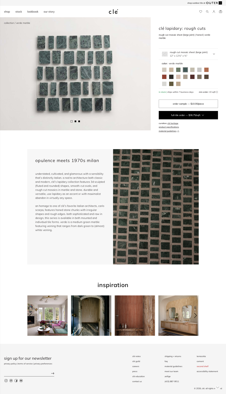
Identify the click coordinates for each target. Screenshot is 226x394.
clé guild (136, 361)
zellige (168, 376)
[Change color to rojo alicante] (206, 69)
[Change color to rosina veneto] (178, 76)
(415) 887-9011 (172, 381)
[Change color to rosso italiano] (192, 76)
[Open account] (214, 11)
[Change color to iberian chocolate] (206, 76)
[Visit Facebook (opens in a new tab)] (16, 380)
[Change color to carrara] (199, 69)
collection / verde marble (17, 22)
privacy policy (10, 363)
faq (166, 361)
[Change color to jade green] (178, 69)
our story (49, 11)
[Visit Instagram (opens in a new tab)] (6, 380)
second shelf (202, 366)
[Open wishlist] (200, 11)
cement (200, 361)
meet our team (171, 371)
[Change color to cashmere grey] (199, 76)
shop (7, 11)
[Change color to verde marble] (185, 69)
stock (18, 11)
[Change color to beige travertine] (171, 69)
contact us (137, 381)
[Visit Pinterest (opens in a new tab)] (11, 380)
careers (135, 366)
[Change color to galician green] (171, 83)
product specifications (169, 127)
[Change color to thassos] (164, 83)
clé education (138, 376)
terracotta (201, 356)
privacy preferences (43, 363)
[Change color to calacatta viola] (178, 83)
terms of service (25, 363)
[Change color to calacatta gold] (192, 69)
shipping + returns (173, 356)
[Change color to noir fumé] (171, 76)
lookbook (32, 11)
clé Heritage (172, 123)
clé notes (136, 356)
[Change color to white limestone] (164, 69)
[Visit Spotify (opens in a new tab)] (21, 380)
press (134, 371)
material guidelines (167, 131)
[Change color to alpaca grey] (185, 76)
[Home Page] (113, 11)
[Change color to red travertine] (164, 76)
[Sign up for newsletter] (29, 373)
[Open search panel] (207, 11)
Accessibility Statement (207, 371)
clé (203, 388)
